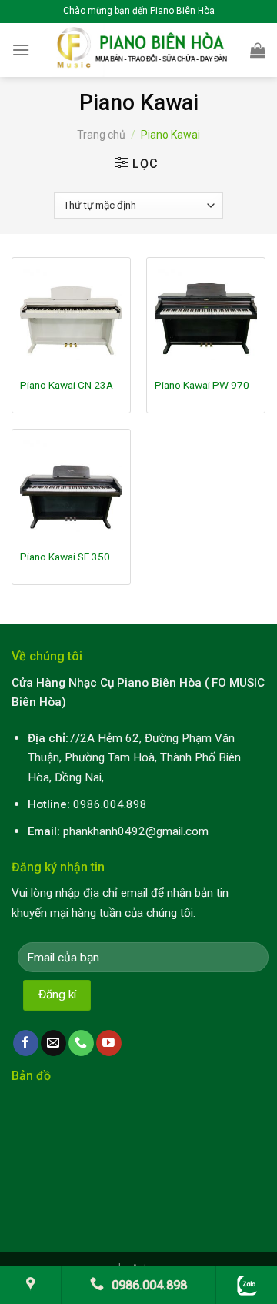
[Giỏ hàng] (257, 50)
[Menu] (21, 50)
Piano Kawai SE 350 (65, 556)
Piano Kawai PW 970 (202, 385)
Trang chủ (101, 135)
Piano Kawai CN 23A (66, 385)
